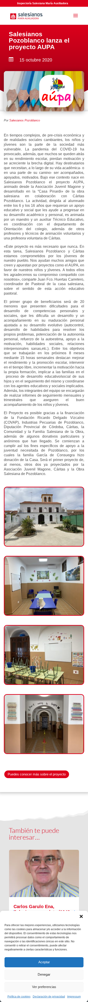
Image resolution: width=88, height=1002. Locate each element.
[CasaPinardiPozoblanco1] (44, 545)
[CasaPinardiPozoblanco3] (44, 683)
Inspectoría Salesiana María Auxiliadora (42, 3)
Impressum (74, 996)
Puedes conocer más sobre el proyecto (37, 774)
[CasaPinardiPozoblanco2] (44, 752)
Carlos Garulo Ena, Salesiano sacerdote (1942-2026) (44, 909)
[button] (81, 916)
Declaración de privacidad (49, 996)
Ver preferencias (44, 987)
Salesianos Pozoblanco (24, 120)
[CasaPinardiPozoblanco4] (44, 614)
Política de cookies (18, 996)
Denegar (44, 974)
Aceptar (44, 962)
